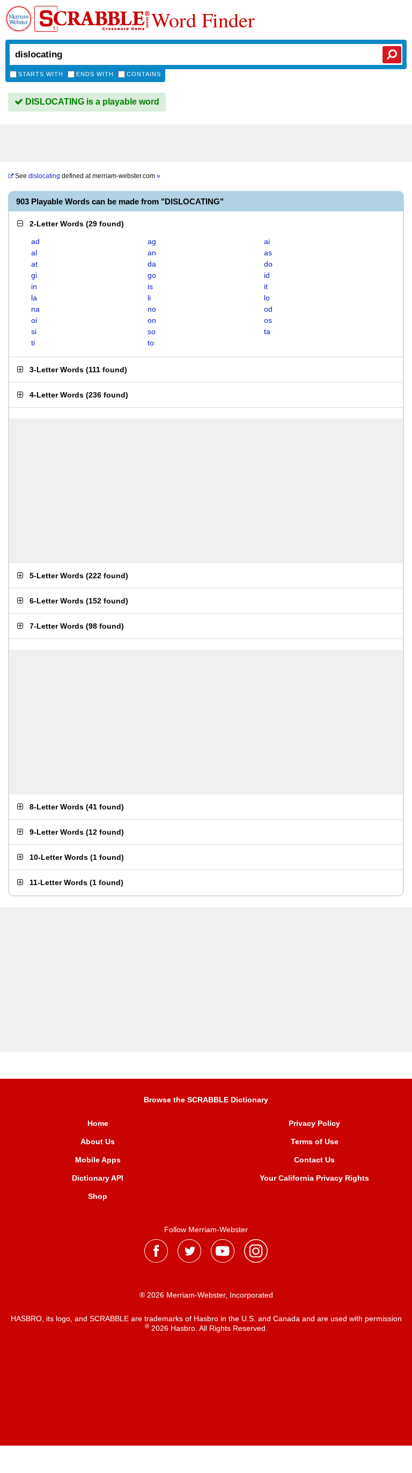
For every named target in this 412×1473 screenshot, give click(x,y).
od (268, 309)
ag (152, 241)
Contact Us (314, 1159)
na (35, 309)
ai (267, 241)
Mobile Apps (98, 1159)
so (152, 331)
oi (34, 320)
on (152, 320)
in (34, 286)
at (34, 264)
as (268, 252)
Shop (97, 1196)
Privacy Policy (314, 1123)
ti (33, 342)
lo (267, 297)
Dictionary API (97, 1178)
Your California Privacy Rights (314, 1178)
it (266, 286)
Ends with (95, 74)
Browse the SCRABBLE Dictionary (206, 1099)
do (268, 264)
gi (34, 275)
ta (267, 331)
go (152, 275)
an (152, 252)
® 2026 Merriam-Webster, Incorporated (206, 1295)
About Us (97, 1141)
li (149, 297)
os (268, 320)
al (34, 252)
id (267, 275)
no (152, 309)
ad (35, 241)
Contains (144, 74)
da (152, 264)
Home (97, 1123)
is (150, 286)
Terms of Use (315, 1141)
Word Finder (203, 20)
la (34, 297)
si (33, 331)
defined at (87, 176)
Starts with (40, 74)
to (151, 342)
